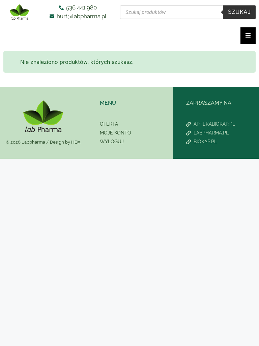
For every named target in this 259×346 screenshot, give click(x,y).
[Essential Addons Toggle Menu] (248, 35)
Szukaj (239, 11)
